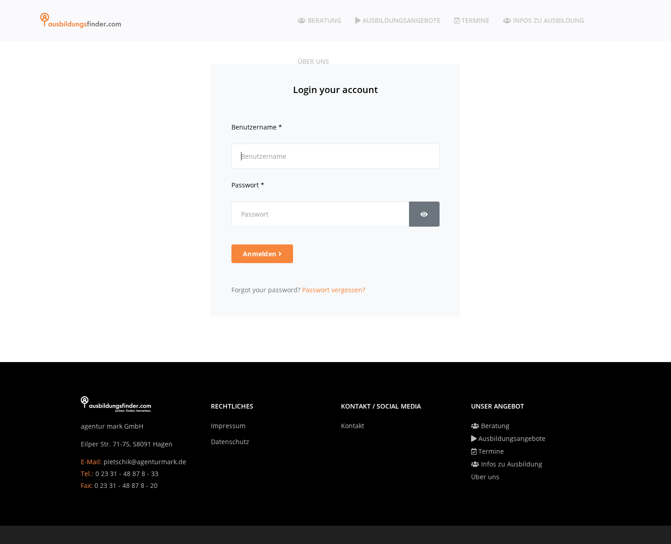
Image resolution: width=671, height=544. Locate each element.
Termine (474, 20)
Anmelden (260, 253)
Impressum (228, 425)
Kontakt (352, 425)
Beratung (323, 20)
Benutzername (256, 127)
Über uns (313, 61)
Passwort (247, 185)
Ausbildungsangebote (400, 20)
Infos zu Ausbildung (547, 20)
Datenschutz (230, 441)
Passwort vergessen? (333, 289)
